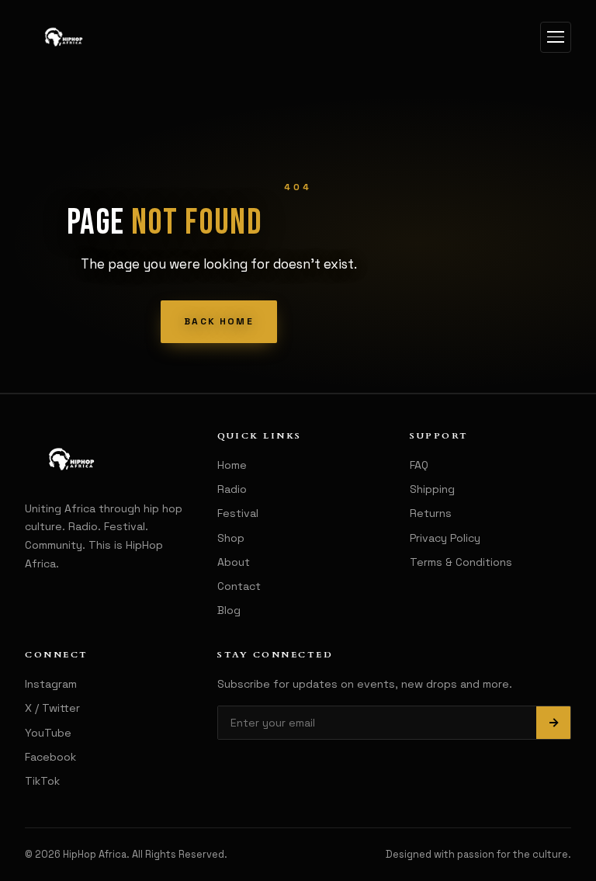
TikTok (42, 781)
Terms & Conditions (461, 562)
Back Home (218, 321)
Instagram (51, 684)
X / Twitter (52, 708)
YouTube (48, 733)
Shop (230, 538)
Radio (232, 489)
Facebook (50, 757)
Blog (229, 610)
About (233, 562)
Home (232, 465)
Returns (431, 513)
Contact (239, 586)
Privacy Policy (445, 538)
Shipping (432, 489)
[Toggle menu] (555, 37)
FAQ (419, 465)
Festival (237, 513)
